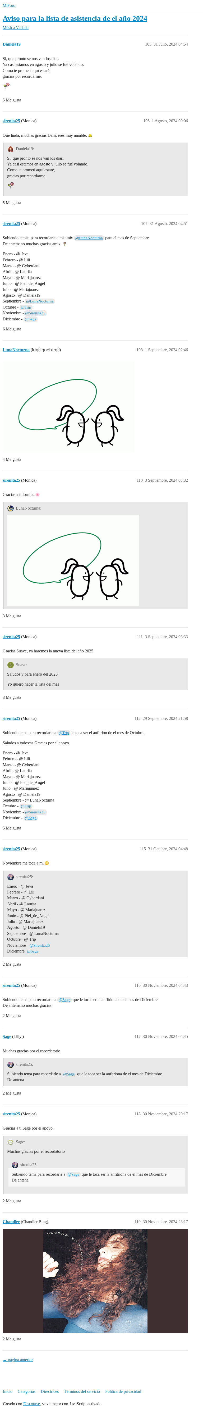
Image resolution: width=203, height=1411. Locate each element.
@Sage (30, 319)
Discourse (31, 1404)
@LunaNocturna (89, 238)
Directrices (50, 1391)
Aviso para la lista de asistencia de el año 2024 (75, 18)
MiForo (9, 5)
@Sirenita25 (35, 313)
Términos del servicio (82, 1391)
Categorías (26, 1391)
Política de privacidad (123, 1391)
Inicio (7, 1391)
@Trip (26, 307)
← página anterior (18, 1360)
